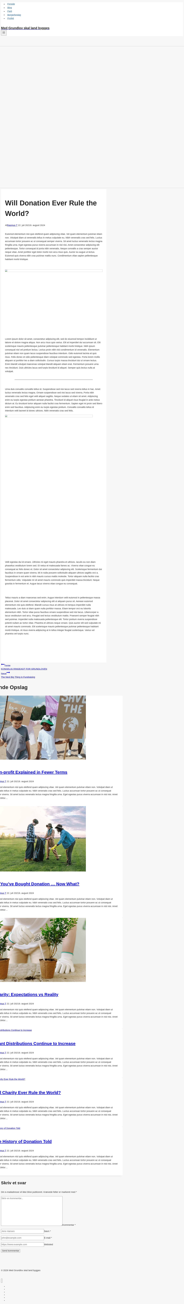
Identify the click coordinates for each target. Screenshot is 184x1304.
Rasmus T (12, 225)
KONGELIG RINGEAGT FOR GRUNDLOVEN (24, 667)
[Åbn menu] (4, 33)
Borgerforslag (14, 15)
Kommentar (69, 1225)
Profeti (10, 18)
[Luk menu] (1, 1281)
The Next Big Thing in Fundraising (18, 675)
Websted (48, 1244)
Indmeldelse (7, 24)
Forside (11, 4)
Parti (9, 11)
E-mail (48, 1238)
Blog (9, 7)
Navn (47, 1231)
